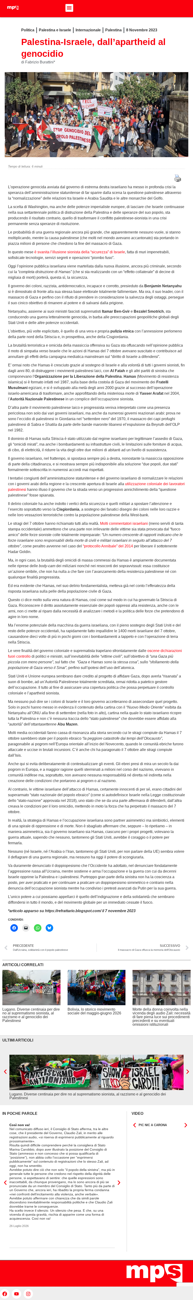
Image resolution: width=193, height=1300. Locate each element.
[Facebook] (4, 1294)
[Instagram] (28, 1294)
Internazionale (88, 30)
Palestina (113, 30)
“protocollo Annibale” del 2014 (108, 546)
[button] (69, 8)
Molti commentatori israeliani (124, 523)
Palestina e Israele (55, 30)
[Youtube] (16, 1294)
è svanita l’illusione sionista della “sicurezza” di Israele (79, 252)
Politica (27, 30)
